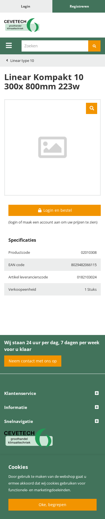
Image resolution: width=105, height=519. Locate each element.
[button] (52, 394)
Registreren (79, 6)
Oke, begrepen (52, 504)
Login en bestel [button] (57, 210)
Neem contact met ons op (33, 361)
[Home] (26, 25)
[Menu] (8, 45)
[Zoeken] (94, 46)
